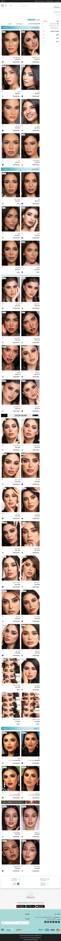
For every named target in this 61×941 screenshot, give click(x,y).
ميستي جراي (17, 199)
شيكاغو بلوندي (16, 866)
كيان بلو (38, 479)
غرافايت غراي (17, 445)
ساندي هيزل (37, 304)
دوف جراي (17, 548)
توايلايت (18, 372)
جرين (38, 91)
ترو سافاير (17, 126)
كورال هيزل (37, 548)
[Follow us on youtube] (48, 922)
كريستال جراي (16, 406)
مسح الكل (45, 21)
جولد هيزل (37, 651)
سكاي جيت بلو (16, 582)
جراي (19, 91)
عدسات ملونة (32, 19)
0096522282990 (51, 919)
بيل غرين (38, 514)
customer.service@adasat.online (43, 917)
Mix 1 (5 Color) (17, 685)
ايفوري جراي (37, 338)
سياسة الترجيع (23, 935)
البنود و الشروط (29, 935)
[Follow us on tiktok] (45, 922)
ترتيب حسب (19, 24)
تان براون (37, 372)
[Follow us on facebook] (59, 922)
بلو (19, 160)
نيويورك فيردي (16, 832)
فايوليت (38, 267)
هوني (38, 126)
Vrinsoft (35, 939)
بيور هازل (37, 793)
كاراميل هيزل (36, 445)
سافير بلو (18, 267)
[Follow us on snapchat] (51, 922)
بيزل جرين (17, 514)
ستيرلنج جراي (36, 160)
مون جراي (37, 685)
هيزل (19, 233)
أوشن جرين (37, 616)
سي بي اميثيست (36, 57)
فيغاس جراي (37, 866)
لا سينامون (37, 832)
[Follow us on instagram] (56, 922)
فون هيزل (17, 304)
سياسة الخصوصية (37, 935)
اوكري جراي (17, 479)
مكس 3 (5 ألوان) (16, 719)
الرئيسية (58, 14)
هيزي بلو (18, 651)
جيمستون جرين (16, 57)
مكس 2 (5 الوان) (36, 719)
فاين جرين (37, 406)
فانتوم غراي (17, 338)
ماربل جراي (37, 582)
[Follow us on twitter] (53, 922)
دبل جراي (18, 616)
